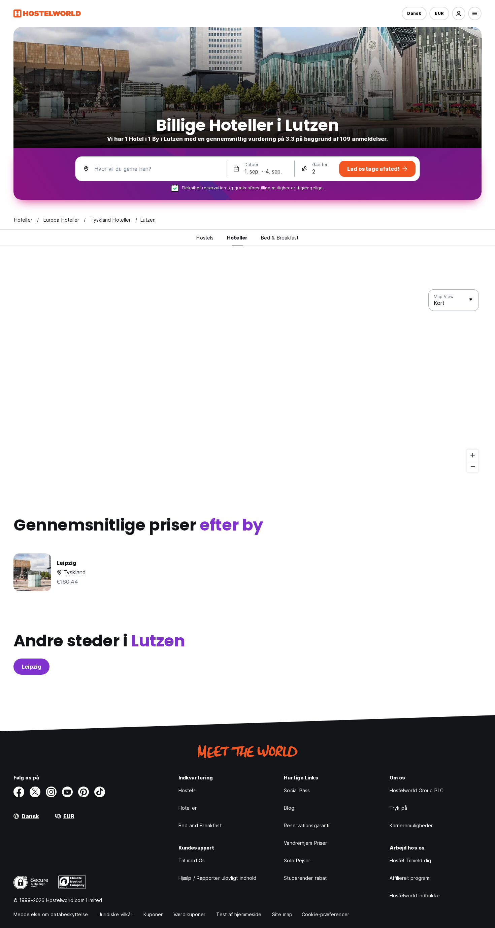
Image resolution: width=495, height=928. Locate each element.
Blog (289, 808)
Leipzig (31, 666)
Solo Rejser (297, 860)
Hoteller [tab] (237, 238)
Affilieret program (410, 878)
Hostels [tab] (204, 238)
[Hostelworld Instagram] (51, 792)
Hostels (187, 790)
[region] (247, 381)
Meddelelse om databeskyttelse (50, 914)
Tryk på (398, 808)
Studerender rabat (305, 878)
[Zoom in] (472, 455)
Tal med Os (191, 860)
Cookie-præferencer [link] (325, 914)
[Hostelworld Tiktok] (99, 792)
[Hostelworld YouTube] (67, 792)
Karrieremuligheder (411, 825)
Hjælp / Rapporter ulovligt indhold (217, 878)
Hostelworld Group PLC (416, 790)
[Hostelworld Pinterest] (83, 792)
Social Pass (297, 790)
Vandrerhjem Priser (305, 843)
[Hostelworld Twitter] (35, 792)
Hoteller (187, 808)
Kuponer (153, 914)
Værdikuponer (189, 914)
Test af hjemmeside (238, 914)
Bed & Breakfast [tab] (280, 238)
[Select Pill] (458, 13)
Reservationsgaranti (306, 825)
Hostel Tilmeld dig (410, 860)
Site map (282, 914)
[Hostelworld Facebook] (18, 792)
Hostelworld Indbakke (415, 895)
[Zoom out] (472, 466)
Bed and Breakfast (200, 825)
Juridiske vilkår (116, 914)
